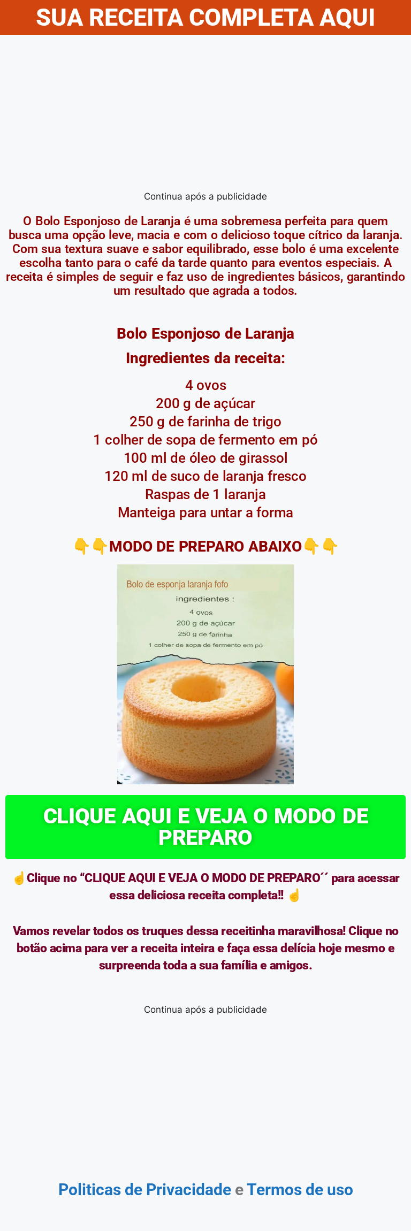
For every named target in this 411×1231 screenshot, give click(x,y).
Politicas (89, 1189)
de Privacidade (178, 1189)
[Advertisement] (205, 115)
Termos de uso (298, 1189)
